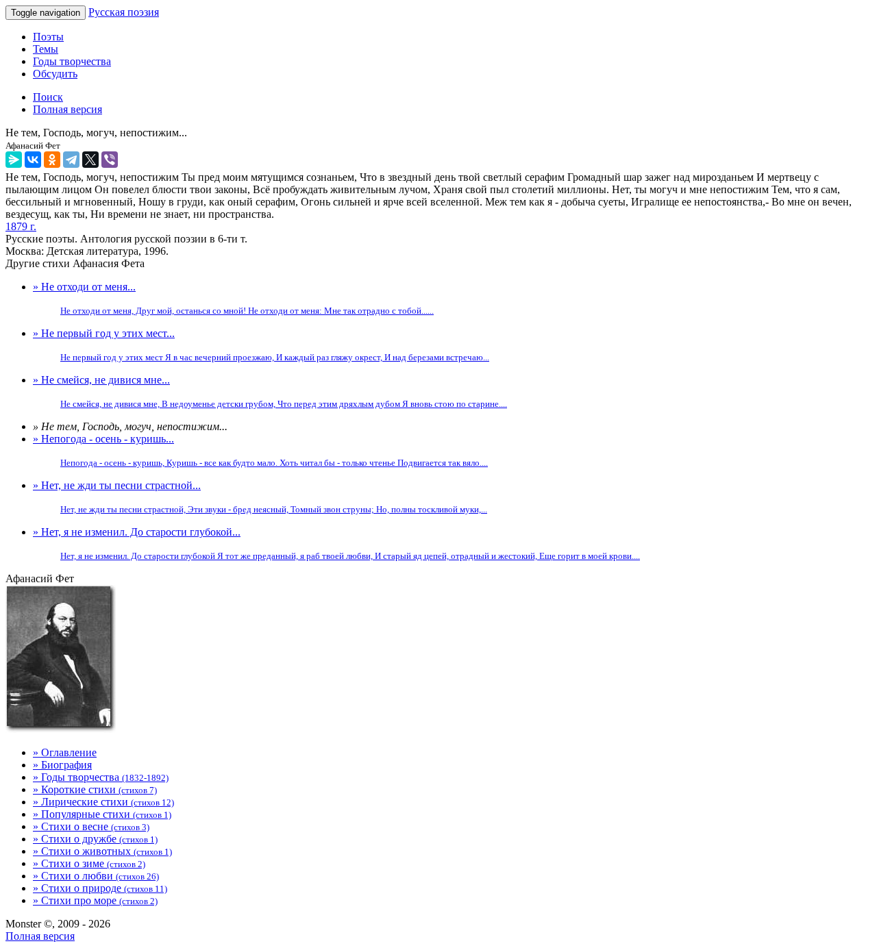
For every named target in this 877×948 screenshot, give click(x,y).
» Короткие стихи (95, 789)
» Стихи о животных (102, 851)
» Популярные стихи (102, 814)
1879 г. (20, 226)
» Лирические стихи (103, 802)
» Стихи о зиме (89, 863)
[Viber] (109, 159)
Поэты (48, 36)
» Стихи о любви (96, 876)
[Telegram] (71, 159)
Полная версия (40, 936)
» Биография (62, 765)
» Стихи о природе (100, 888)
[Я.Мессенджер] (13, 159)
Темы (45, 49)
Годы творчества (72, 61)
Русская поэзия (123, 12)
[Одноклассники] (52, 159)
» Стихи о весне (91, 826)
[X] (90, 159)
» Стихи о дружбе (95, 839)
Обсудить (55, 73)
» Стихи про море (95, 900)
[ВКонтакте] (33, 159)
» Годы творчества (101, 777)
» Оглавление (65, 752)
